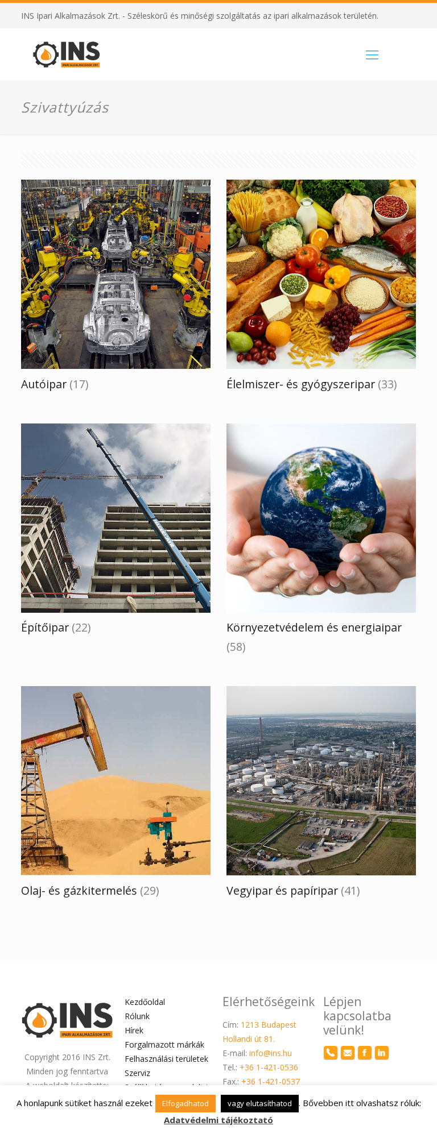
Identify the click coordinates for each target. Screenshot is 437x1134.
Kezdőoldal (145, 1001)
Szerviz (137, 1072)
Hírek (134, 1030)
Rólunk (137, 1016)
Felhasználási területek (166, 1058)
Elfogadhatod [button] (185, 1103)
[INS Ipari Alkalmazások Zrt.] (66, 54)
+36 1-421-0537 (270, 1081)
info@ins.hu (270, 1053)
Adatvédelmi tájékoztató (218, 1119)
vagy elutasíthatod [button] (260, 1103)
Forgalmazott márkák (164, 1044)
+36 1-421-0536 (269, 1067)
